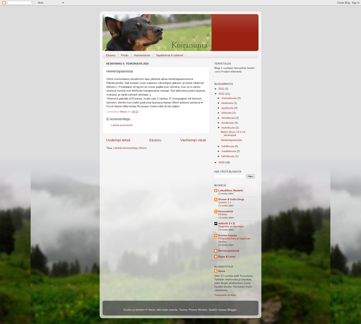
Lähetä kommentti (122, 125)
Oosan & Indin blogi (231, 199)
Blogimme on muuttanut (231, 226)
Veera (221, 271)
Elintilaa (222, 214)
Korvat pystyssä (228, 250)
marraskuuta (229, 98)
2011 (221, 88)
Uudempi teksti (118, 140)
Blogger (232, 309)
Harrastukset (142, 55)
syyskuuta (227, 107)
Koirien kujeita (227, 235)
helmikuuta (228, 156)
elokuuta (226, 112)
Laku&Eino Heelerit (230, 190)
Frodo (124, 55)
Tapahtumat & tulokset (169, 55)
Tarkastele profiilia (225, 295)
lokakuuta (227, 103)
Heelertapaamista (231, 140)
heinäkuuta (228, 117)
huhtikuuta (228, 146)
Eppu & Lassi (226, 256)
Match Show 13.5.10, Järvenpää (233, 133)
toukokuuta (228, 127)
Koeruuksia (225, 211)
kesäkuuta (227, 122)
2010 (221, 93)
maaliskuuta (229, 151)
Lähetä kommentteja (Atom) (130, 148)
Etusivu (110, 55)
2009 (221, 162)
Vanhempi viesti (193, 140)
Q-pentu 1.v (224, 202)
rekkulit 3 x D (226, 223)
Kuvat (110, 106)
